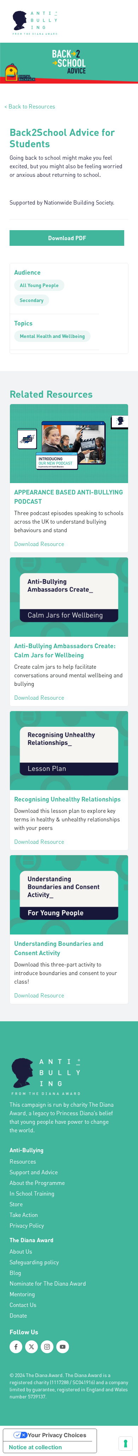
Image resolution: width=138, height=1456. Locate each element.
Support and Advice (34, 1172)
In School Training (32, 1193)
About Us (21, 1251)
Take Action (24, 1214)
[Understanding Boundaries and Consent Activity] (69, 895)
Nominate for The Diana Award (48, 1283)
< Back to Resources (29, 106)
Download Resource (39, 543)
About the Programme (37, 1182)
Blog (15, 1272)
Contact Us (23, 1304)
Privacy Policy (27, 1225)
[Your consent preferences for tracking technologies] (125, 1443)
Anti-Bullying (27, 1150)
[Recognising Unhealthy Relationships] (69, 750)
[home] (32, 21)
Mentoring (22, 1294)
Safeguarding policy (34, 1262)
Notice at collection (35, 1447)
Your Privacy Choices (57, 1435)
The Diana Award (31, 1240)
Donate (18, 1315)
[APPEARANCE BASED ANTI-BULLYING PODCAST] (69, 443)
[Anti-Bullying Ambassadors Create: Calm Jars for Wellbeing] (69, 597)
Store (16, 1204)
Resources (23, 1161)
